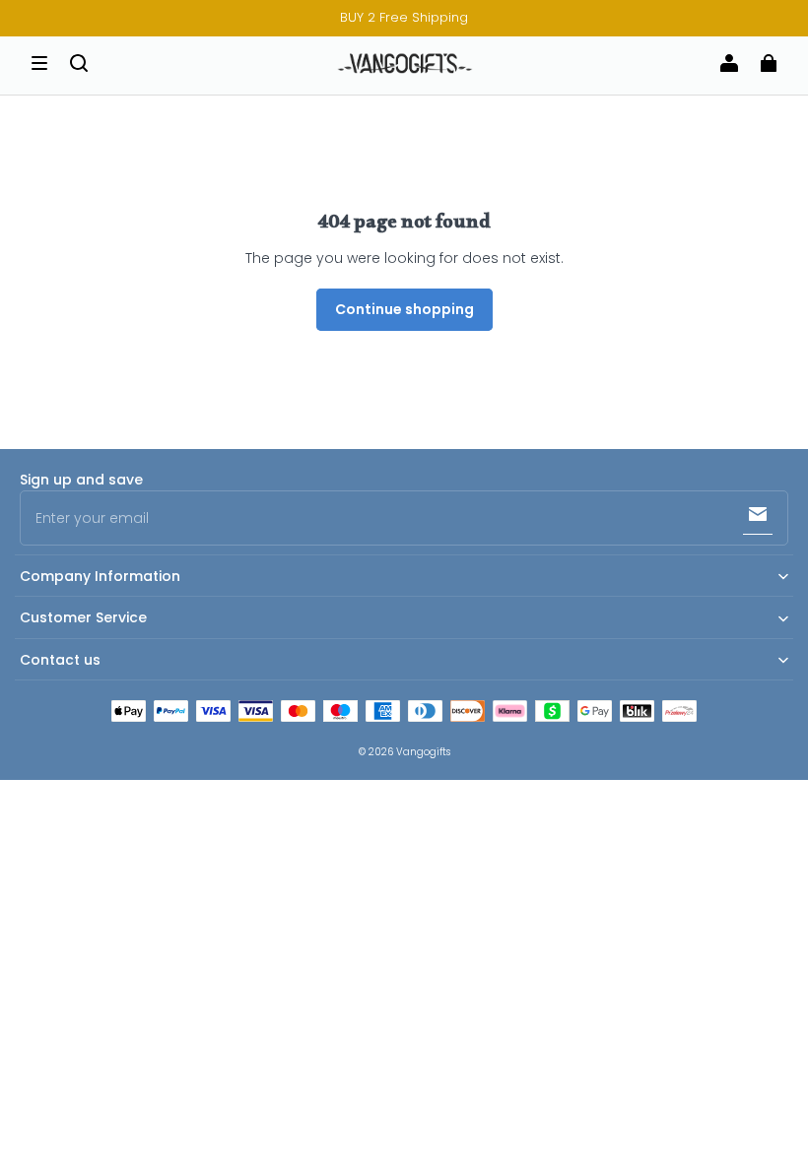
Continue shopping (404, 309)
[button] (39, 63)
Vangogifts (423, 751)
